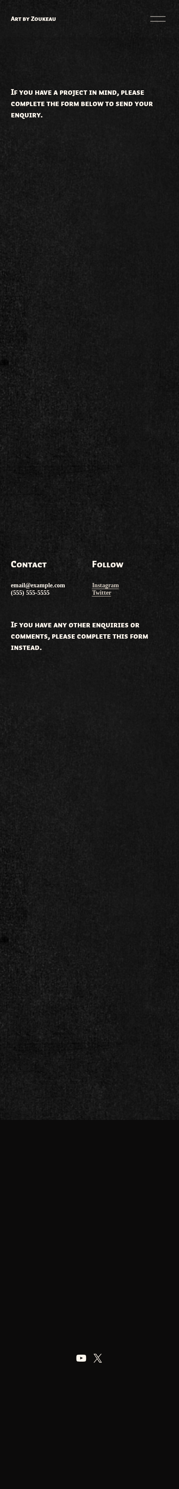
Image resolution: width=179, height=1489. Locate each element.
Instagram (105, 585)
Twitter (101, 592)
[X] (98, 1358)
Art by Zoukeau (33, 18)
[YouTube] (81, 1358)
